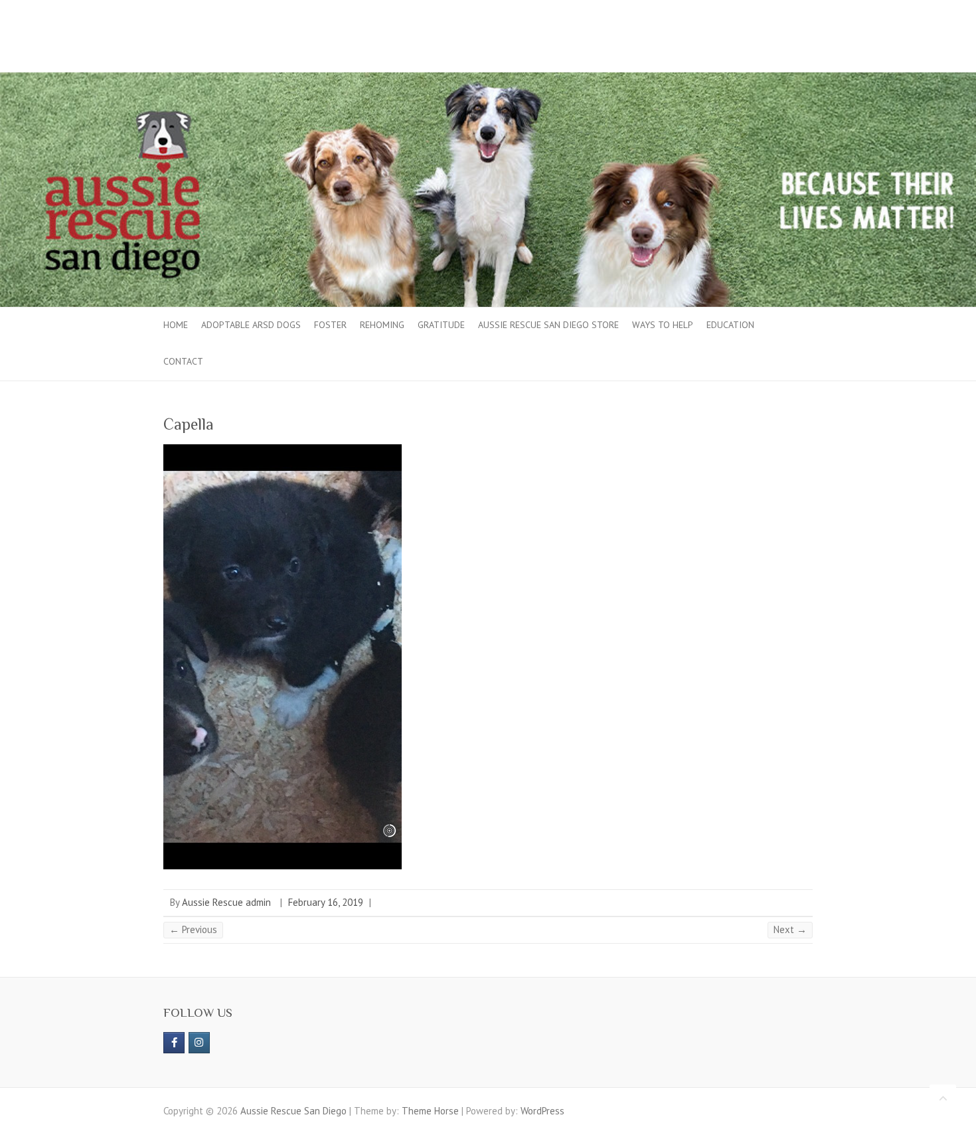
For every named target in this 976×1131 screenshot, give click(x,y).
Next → (790, 929)
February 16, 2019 (325, 902)
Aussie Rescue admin (226, 902)
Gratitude (441, 325)
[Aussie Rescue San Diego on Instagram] (199, 1042)
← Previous (193, 929)
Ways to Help (662, 325)
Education (730, 325)
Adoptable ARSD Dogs (251, 325)
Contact (183, 361)
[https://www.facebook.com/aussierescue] (174, 1042)
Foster (330, 325)
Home (175, 325)
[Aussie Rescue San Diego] (488, 78)
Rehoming (382, 325)
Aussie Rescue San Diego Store (548, 325)
